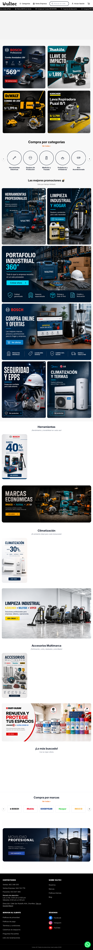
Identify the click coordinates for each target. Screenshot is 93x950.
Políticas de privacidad (11, 917)
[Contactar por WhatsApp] (87, 944)
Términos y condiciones (11, 925)
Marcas (51, 889)
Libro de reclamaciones (11, 938)
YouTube (57, 928)
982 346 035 (14, 884)
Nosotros (52, 885)
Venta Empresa (41, 4)
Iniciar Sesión (79, 4)
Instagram (57, 923)
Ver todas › (46, 146)
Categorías (26, 4)
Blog (50, 897)
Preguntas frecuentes (11, 934)
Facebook (57, 918)
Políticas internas (55, 893)
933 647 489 (16, 892)
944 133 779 (20, 888)
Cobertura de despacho (11, 930)
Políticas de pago (9, 921)
